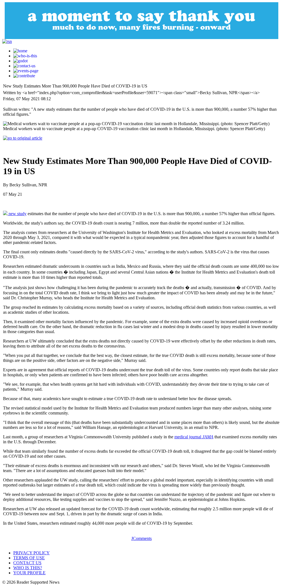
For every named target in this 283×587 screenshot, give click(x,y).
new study (17, 213)
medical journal (193, 436)
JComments (141, 538)
